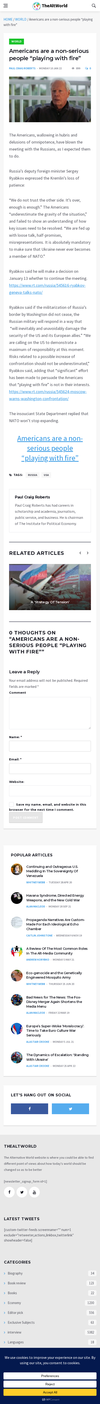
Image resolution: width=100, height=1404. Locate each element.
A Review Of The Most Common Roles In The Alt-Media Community (57, 951)
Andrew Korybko (37, 959)
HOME (8, 19)
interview (14, 1332)
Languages (15, 1342)
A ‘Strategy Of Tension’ (50, 602)
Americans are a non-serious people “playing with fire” (50, 448)
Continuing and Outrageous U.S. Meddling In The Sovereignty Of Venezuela (52, 871)
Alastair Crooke (37, 1041)
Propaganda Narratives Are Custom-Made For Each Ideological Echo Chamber (55, 924)
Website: (16, 782)
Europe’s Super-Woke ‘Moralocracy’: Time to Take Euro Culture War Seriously (55, 1030)
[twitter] (70, 1108)
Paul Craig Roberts (22, 68)
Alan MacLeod (35, 906)
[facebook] (29, 1108)
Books (12, 1293)
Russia (32, 475)
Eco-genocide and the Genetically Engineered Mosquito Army (54, 975)
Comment (17, 692)
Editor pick (15, 1312)
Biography (15, 1273)
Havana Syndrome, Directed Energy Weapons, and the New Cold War (55, 897)
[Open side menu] (5, 5)
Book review (16, 1283)
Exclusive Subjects (21, 1322)
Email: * (15, 759)
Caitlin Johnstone (39, 935)
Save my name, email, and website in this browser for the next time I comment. (47, 807)
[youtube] (34, 1192)
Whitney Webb (35, 882)
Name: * (15, 737)
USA (46, 475)
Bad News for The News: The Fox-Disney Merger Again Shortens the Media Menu (54, 1002)
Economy (14, 1303)
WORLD (21, 19)
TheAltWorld (54, 5)
